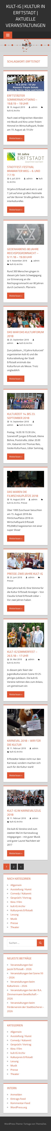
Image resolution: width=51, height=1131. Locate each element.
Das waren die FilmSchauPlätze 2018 (22, 494)
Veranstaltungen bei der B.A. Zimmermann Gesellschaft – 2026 (24, 994)
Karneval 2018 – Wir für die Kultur (24, 742)
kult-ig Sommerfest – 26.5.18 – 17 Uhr (22, 653)
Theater (14, 927)
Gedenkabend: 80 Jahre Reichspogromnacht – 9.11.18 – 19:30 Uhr (23, 253)
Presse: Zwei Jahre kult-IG (25, 573)
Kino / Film (16, 902)
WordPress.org (18, 1107)
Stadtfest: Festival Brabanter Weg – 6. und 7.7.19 (23, 171)
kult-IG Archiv (13, 110)
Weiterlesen (15, 138)
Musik (13, 918)
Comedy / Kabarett (20, 893)
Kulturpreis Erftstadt (21, 910)
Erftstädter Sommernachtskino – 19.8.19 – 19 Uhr (22, 99)
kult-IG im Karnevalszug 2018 (24, 812)
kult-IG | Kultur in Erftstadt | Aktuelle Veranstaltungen (25, 16)
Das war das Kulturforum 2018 (25, 334)
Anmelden (16, 1094)
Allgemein (16, 885)
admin (34, 107)
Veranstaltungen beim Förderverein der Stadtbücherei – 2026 (25, 1007)
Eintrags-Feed (18, 1098)
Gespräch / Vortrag (20, 897)
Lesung (14, 914)
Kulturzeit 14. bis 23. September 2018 (21, 416)
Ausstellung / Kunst (20, 889)
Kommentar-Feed (20, 1103)
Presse (24, 502)
